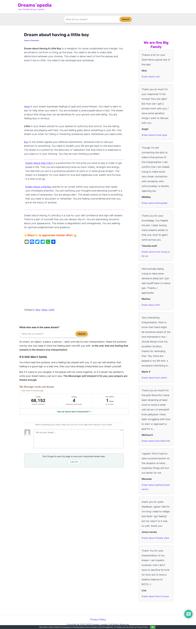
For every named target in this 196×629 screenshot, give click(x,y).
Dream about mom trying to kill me (156, 253)
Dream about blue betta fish (156, 441)
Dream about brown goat (154, 135)
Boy (26, 142)
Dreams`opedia (35, 5)
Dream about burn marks (154, 377)
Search (125, 19)
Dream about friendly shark (155, 538)
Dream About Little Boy (38, 186)
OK (153, 627)
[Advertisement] (74, 84)
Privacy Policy (98, 619)
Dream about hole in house (155, 596)
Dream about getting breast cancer (156, 487)
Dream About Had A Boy (39, 163)
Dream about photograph (154, 203)
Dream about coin (151, 76)
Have (27, 106)
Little (51, 309)
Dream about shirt (151, 304)
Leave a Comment (31, 40)
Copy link (74, 462)
